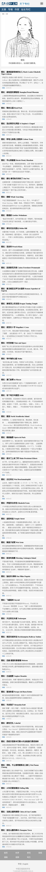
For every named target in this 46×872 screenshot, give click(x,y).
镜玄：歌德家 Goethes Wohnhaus (14, 215)
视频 (17, 857)
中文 (20, 864)
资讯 (29, 853)
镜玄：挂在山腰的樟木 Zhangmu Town (16, 830)
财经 (40, 853)
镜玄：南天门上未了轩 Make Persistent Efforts (19, 458)
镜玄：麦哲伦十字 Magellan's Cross (15, 327)
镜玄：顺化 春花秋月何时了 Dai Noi (15, 179)
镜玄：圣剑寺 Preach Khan (11, 247)
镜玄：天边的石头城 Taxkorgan (13, 618)
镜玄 (23, 60)
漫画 (6, 857)
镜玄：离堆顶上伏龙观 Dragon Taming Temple (19, 304)
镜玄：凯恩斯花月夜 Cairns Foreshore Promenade (20, 268)
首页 (6, 853)
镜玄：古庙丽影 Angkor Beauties (14, 676)
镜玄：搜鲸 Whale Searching (12, 197)
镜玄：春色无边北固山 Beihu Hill (14, 228)
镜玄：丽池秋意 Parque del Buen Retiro (16, 692)
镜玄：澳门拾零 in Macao (11, 380)
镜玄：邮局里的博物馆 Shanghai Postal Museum (20, 92)
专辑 (10, 9)
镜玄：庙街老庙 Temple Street (13, 519)
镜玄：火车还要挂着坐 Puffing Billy (15, 788)
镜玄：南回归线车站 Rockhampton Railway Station (21, 637)
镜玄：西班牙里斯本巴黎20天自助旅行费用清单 (20, 741)
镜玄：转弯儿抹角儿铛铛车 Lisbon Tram (17, 139)
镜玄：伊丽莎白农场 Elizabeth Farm (15, 503)
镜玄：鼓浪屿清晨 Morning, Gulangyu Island (18, 558)
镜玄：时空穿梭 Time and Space (13, 343)
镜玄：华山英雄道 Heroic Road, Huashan (17, 160)
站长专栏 (25, 9)
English (25, 864)
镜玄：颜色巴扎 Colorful (10, 723)
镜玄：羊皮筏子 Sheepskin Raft (13, 705)
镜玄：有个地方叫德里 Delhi (12, 395)
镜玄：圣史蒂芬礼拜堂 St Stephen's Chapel (18, 124)
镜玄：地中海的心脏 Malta (11, 359)
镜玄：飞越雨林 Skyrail (10, 600)
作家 (17, 9)
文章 (3, 9)
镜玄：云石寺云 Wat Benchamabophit (16, 479)
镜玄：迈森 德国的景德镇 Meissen (14, 660)
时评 (17, 853)
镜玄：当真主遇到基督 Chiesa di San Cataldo (18, 812)
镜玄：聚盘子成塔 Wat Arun (12, 542)
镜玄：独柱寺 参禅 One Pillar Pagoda (15, 576)
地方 (29, 857)
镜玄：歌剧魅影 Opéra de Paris (13, 437)
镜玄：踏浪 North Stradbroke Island (15, 416)
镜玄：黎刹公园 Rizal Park (11, 108)
